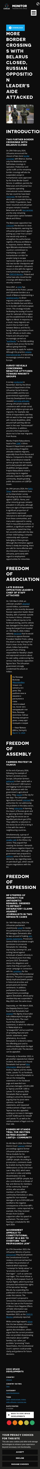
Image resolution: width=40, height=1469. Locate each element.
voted (20, 928)
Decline (20, 1458)
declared (17, 633)
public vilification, (11, 1402)
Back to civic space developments (20, 1415)
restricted (10, 196)
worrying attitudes (21, 401)
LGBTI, (8, 1399)
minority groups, (16, 1399)
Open (8, 1386)
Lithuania (9, 1380)
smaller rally (11, 840)
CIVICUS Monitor (16, 274)
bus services (28, 210)
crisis (19, 287)
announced (11, 1254)
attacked (26, 604)
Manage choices (20, 1464)
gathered (10, 781)
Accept (20, 1452)
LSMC (18, 443)
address (9, 856)
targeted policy (12, 298)
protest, (23, 1399)
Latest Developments (12, 1393)
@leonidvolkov (18, 682)
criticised (10, 225)
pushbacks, (11, 341)
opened (21, 1146)
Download (17, 28)
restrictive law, (21, 1402)
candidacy (17, 971)
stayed (19, 795)
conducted (18, 382)
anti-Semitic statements (19, 937)
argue (30, 1321)
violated (9, 1014)
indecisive (18, 808)
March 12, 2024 (18, 733)
